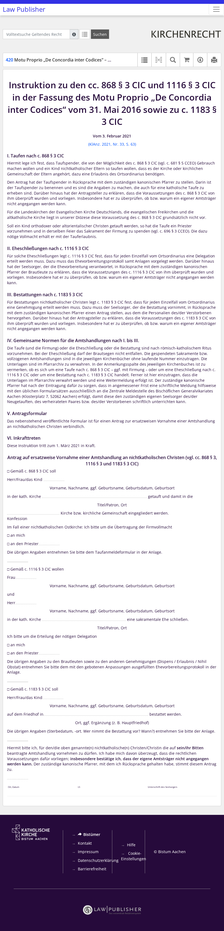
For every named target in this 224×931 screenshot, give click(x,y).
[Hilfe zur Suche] (74, 34)
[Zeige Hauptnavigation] (216, 9)
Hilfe (131, 844)
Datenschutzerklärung (98, 860)
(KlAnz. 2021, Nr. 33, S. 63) (112, 144)
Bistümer (91, 834)
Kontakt (85, 843)
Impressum (88, 851)
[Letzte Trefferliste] (84, 34)
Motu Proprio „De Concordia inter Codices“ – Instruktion (68, 60)
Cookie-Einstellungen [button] (133, 856)
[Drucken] (214, 60)
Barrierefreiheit (92, 868)
